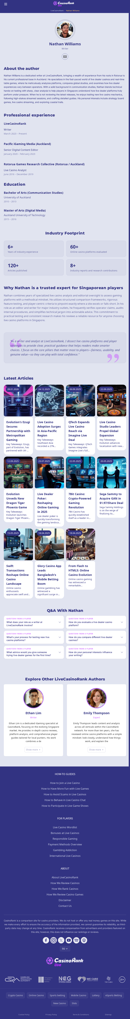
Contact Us (64, 910)
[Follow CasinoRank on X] (60, 944)
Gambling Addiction (64, 854)
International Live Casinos (64, 860)
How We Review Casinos (64, 887)
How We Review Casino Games (64, 898)
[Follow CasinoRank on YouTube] (68, 944)
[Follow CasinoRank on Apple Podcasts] (83, 944)
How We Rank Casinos (64, 893)
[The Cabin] (108, 984)
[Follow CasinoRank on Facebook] (45, 944)
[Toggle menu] (6, 4)
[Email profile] (65, 56)
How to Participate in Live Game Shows (64, 810)
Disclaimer (64, 904)
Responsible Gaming (64, 843)
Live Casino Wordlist (64, 831)
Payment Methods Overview (64, 848)
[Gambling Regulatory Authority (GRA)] (17, 984)
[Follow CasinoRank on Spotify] (76, 944)
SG (62, 952)
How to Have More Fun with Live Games (64, 793)
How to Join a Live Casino (64, 787)
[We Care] (87, 984)
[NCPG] (64, 984)
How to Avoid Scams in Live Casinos (64, 798)
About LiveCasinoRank (64, 881)
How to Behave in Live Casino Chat (64, 804)
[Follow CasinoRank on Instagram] (53, 944)
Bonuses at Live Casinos (64, 837)
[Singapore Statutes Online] (45, 984)
